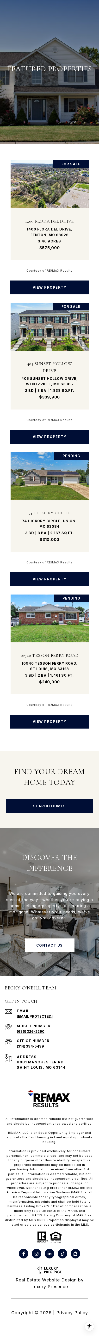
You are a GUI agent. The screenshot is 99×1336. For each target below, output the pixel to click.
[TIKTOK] (62, 1253)
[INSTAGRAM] (36, 1253)
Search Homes (49, 806)
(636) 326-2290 (30, 1031)
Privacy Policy (72, 1312)
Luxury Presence (49, 1286)
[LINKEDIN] (49, 1253)
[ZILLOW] (75, 1253)
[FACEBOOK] (23, 1253)
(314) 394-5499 (30, 1046)
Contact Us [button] (49, 945)
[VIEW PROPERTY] (49, 283)
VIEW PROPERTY (50, 287)
